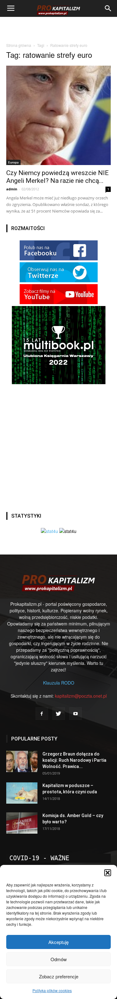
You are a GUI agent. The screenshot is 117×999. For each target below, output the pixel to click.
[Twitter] (58, 713)
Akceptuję (58, 942)
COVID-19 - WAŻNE (39, 858)
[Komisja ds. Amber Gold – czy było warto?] (21, 823)
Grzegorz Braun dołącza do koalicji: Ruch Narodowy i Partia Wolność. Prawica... (74, 760)
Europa (13, 162)
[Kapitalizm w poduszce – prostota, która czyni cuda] (21, 793)
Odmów (59, 959)
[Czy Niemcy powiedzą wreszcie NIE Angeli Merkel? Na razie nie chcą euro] (58, 115)
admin (11, 189)
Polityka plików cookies (52, 990)
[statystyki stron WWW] (49, 531)
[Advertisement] (59, 28)
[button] (108, 873)
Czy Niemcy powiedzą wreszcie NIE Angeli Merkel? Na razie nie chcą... (57, 176)
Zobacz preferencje (58, 976)
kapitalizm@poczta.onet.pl (81, 696)
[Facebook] (42, 713)
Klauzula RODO (58, 683)
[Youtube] (75, 713)
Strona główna (18, 45)
